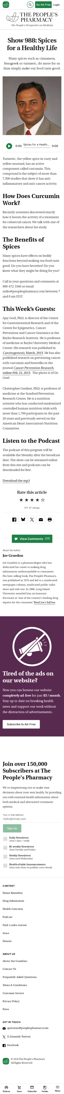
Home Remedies (13, 893)
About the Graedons (15, 961)
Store (6, 933)
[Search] (30, 4)
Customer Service (13, 993)
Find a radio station (15, 925)
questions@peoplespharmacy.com (27, 1028)
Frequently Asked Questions (20, 977)
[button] (50, 520)
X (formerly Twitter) (19, 1036)
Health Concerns (13, 909)
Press (6, 1009)
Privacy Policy (11, 1001)
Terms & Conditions (15, 985)
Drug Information (13, 901)
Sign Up (12, 828)
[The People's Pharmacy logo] (32, 17)
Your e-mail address (13, 814)
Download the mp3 (16, 481)
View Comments (35, 539)
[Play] (9, 146)
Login (56, 4)
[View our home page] (6, 5)
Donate (7, 941)
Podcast (7, 917)
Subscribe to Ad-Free (21, 724)
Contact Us (9, 969)
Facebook (13, 1045)
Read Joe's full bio (44, 602)
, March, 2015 (23, 353)
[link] (14, 520)
